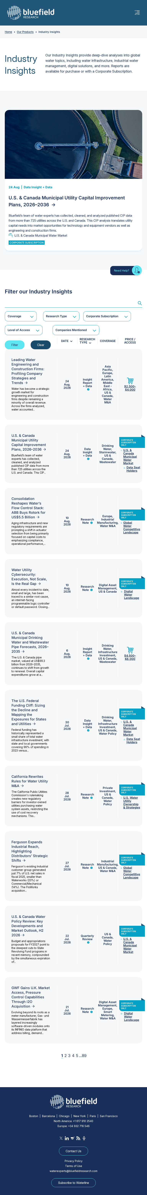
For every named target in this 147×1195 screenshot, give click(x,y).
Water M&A (108, 400)
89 (84, 1055)
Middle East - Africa (108, 386)
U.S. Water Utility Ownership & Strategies (131, 802)
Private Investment (107, 789)
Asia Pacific (107, 368)
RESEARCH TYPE (87, 341)
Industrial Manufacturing (107, 521)
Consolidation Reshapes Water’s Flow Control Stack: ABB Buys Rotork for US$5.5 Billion (28, 508)
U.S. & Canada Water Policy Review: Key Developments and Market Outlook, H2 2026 (28, 926)
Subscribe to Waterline (73, 1183)
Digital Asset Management (107, 586)
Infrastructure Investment (107, 653)
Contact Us (73, 1151)
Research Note (87, 521)
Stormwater (107, 452)
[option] (73, 180)
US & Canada (107, 394)
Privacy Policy (73, 1161)
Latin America (107, 377)
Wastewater (107, 462)
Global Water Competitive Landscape (131, 527)
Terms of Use (73, 1166)
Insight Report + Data (87, 383)
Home (8, 31)
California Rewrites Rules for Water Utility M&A (29, 781)
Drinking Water (108, 447)
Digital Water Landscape (131, 595)
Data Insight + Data (38, 187)
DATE (65, 341)
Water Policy (108, 733)
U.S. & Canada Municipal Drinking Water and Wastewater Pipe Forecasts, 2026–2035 (30, 642)
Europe (107, 373)
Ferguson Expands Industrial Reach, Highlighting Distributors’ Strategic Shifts (29, 851)
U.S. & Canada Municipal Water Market (40, 235)
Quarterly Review (87, 937)
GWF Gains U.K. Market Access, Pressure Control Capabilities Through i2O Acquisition (30, 997)
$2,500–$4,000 (130, 388)
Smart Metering (107, 1013)
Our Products (25, 31)
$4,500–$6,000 (130, 657)
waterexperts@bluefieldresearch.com (73, 1171)
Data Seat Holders (133, 469)
